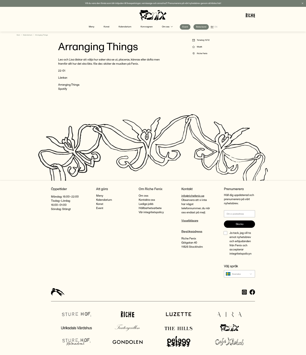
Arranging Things (69, 84)
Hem (18, 35)
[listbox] (239, 273)
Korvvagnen (147, 27)
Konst (106, 27)
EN (216, 27)
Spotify (62, 89)
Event (185, 27)
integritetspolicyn (240, 253)
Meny (91, 27)
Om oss (165, 27)
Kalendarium (125, 27)
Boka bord (201, 27)
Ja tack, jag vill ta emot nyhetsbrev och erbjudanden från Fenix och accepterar (240, 243)
